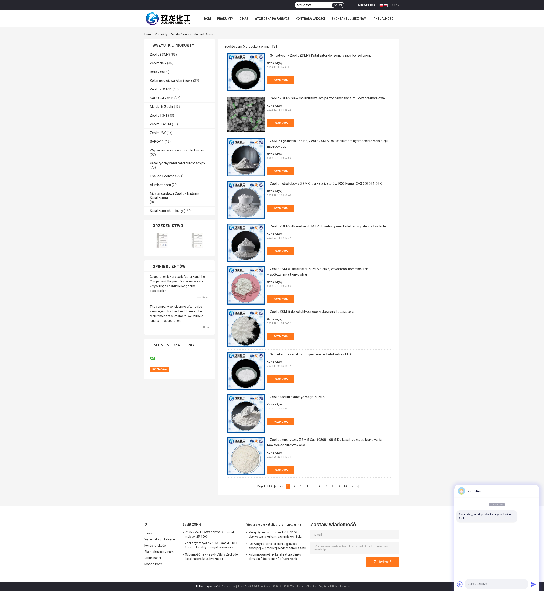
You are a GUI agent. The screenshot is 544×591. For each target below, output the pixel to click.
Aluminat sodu (160, 185)
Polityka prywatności (208, 586)
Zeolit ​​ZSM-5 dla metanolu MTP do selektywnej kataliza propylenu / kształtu (328, 226)
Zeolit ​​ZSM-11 (161, 89)
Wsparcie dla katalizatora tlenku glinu (177, 150)
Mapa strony (153, 564)
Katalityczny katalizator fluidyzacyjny (177, 163)
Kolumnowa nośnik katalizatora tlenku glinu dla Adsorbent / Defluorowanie (275, 556)
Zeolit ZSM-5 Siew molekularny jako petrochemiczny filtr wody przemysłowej (327, 98)
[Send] (533, 584)
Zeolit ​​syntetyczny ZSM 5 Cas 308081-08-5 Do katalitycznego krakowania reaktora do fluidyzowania (212, 545)
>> (351, 486)
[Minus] (533, 490)
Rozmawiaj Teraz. (366, 4)
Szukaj (338, 5)
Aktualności (384, 18)
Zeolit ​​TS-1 (158, 115)
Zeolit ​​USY (158, 133)
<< (281, 486)
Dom (207, 18)
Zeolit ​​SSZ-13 (160, 124)
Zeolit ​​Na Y (158, 63)
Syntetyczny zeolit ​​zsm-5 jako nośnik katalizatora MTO (311, 354)
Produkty (225, 18)
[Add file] (460, 584)
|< (275, 486)
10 (345, 486)
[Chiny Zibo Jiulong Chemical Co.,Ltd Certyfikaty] (162, 240)
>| (358, 486)
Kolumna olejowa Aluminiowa (171, 81)
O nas (243, 18)
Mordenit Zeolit (161, 107)
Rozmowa (280, 80)
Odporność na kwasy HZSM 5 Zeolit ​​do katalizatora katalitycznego (211, 556)
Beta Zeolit (158, 72)
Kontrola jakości (310, 18)
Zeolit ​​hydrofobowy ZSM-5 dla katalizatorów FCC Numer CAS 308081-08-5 (326, 184)
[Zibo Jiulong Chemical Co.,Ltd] (167, 18)
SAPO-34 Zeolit (162, 98)
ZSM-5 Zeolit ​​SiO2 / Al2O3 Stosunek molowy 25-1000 (210, 534)
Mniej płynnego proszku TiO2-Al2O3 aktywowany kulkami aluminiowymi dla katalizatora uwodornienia (275, 535)
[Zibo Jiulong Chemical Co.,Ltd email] (155, 358)
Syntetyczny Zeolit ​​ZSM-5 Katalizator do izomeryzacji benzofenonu (320, 56)
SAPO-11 (157, 142)
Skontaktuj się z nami (349, 18)
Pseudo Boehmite (163, 176)
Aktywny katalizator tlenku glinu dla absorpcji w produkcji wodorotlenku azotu (277, 546)
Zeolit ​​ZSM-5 (160, 54)
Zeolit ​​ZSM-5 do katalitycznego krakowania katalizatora (312, 312)
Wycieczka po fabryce (272, 18)
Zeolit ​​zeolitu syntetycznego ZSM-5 (297, 397)
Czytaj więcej (274, 63)
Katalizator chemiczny (166, 211)
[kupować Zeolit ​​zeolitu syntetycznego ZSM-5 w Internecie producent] (246, 413)
